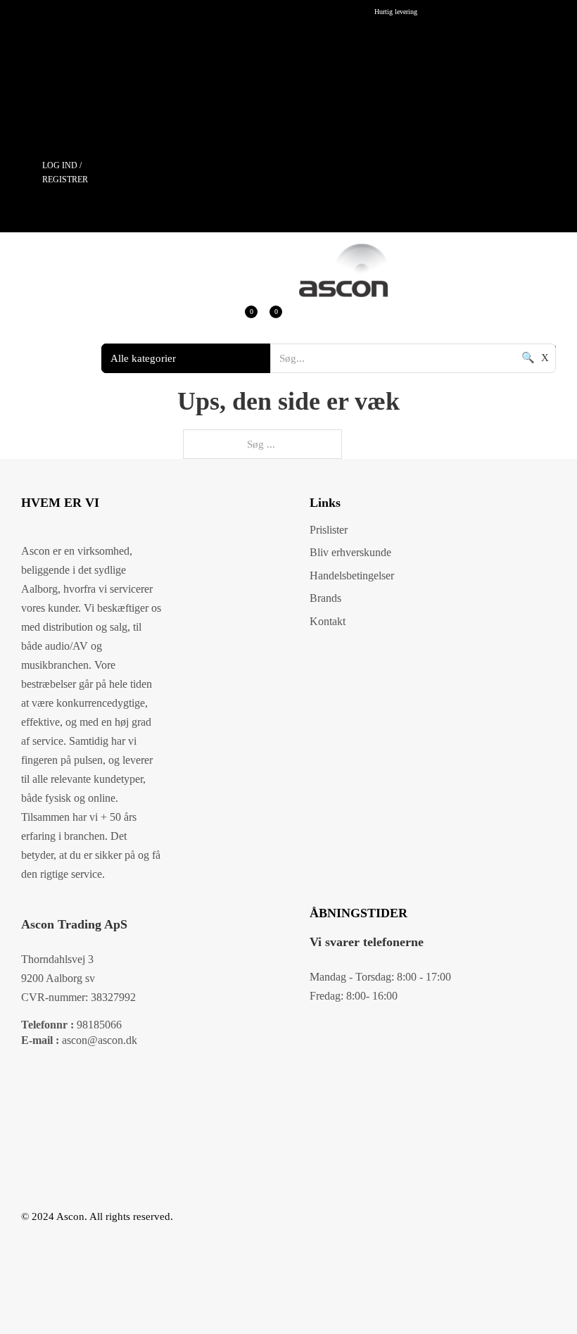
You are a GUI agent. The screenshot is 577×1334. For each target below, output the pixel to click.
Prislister (329, 530)
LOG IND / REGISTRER (65, 172)
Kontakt (327, 621)
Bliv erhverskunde (350, 552)
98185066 (71, 1025)
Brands (325, 598)
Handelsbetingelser (352, 575)
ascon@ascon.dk (79, 1040)
